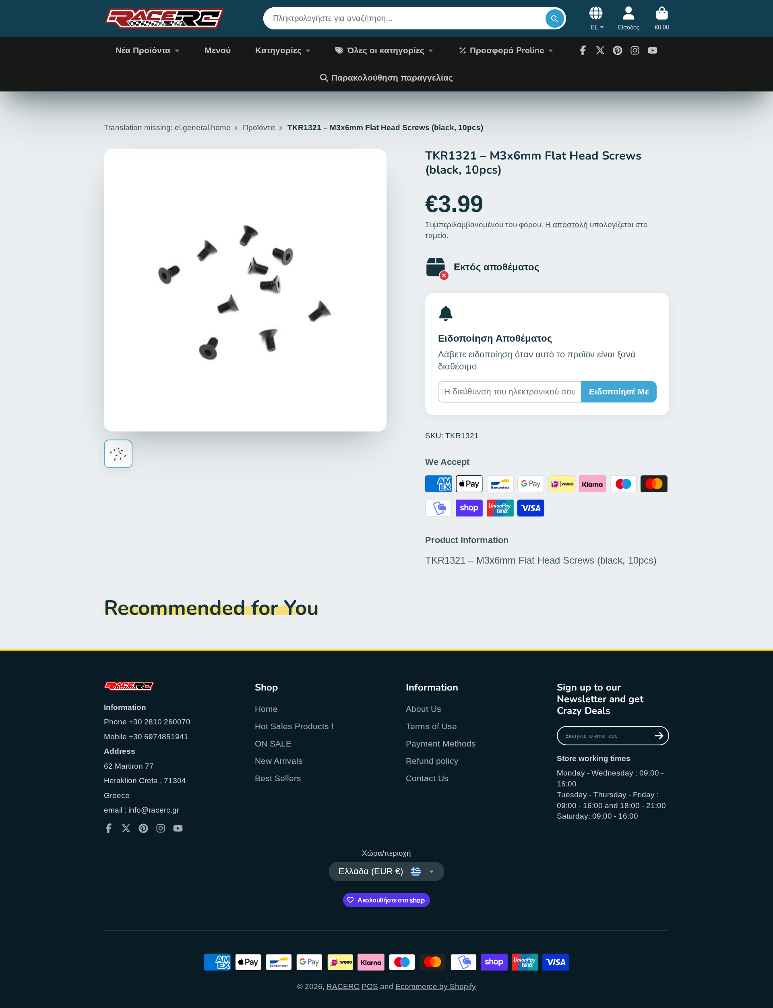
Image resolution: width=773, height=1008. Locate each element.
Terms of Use (431, 726)
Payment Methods (441, 743)
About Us (423, 708)
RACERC (343, 986)
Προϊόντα (259, 127)
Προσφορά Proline (507, 50)
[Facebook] (583, 50)
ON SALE (273, 743)
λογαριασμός (628, 18)
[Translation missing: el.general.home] (164, 18)
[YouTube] (652, 50)
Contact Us (427, 778)
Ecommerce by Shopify (435, 986)
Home (266, 708)
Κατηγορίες (278, 50)
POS (370, 986)
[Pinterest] (617, 50)
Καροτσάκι (662, 18)
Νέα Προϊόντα (143, 50)
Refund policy (432, 760)
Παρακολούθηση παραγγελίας (392, 77)
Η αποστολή (566, 224)
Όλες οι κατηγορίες (385, 50)
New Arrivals (279, 760)
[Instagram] (635, 50)
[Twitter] (600, 50)
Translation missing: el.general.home (167, 127)
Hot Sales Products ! (294, 726)
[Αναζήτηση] (555, 18)
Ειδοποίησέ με (619, 391)
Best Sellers (278, 778)
